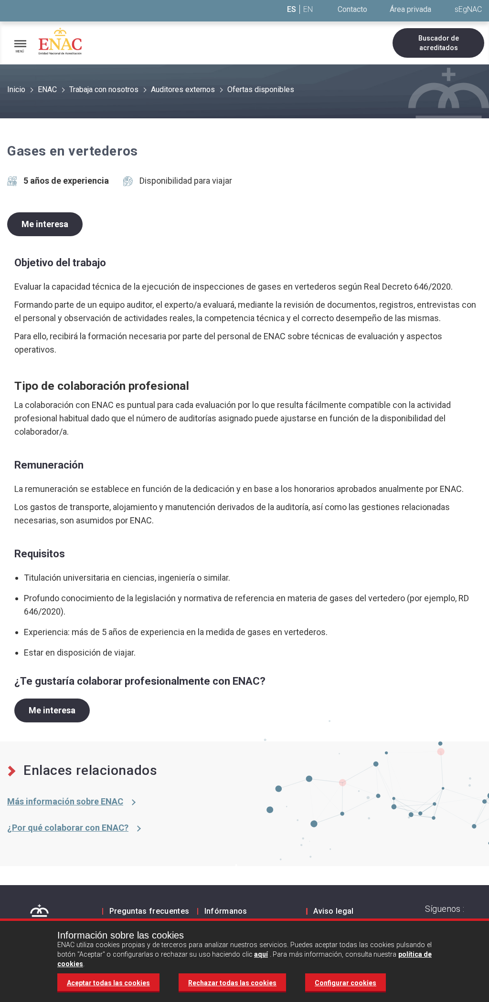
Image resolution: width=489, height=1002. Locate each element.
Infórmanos (225, 911)
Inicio (16, 89)
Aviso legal (333, 911)
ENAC (47, 89)
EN (308, 9)
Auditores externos (183, 89)
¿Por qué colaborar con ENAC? (67, 828)
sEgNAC (468, 9)
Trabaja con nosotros (103, 89)
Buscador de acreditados (438, 43)
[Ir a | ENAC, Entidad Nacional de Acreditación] (60, 41)
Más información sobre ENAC (65, 801)
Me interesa (44, 224)
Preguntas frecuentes (149, 911)
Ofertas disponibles (260, 89)
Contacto (352, 9)
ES (291, 9)
